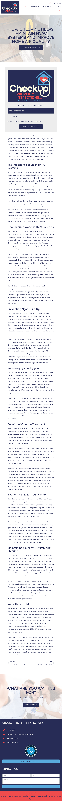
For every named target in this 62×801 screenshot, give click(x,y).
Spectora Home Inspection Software (43, 796)
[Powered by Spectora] (31, 756)
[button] (59, 10)
